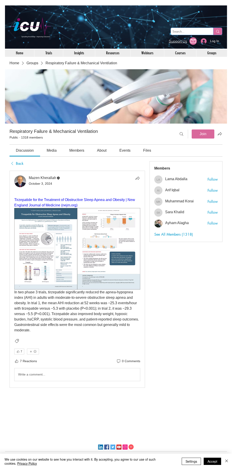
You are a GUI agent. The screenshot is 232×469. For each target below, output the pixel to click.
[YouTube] (118, 447)
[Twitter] (112, 447)
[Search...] (217, 31)
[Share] (137, 178)
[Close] (226, 461)
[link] (25, 150)
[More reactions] (33, 351)
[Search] (181, 134)
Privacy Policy (27, 463)
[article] (77, 279)
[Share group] (219, 133)
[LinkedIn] (100, 447)
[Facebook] (106, 447)
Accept (212, 461)
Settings (191, 461)
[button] (193, 41)
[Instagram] (125, 447)
